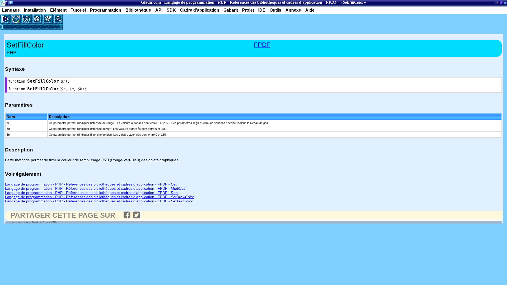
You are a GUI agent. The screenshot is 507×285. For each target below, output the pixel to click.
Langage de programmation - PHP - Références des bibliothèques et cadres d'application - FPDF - (91, 184)
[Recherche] (26, 19)
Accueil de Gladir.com (2, 2)
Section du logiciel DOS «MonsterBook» (496, 3)
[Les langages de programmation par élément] (16, 19)
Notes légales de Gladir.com (6, 4)
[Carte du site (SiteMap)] (58, 19)
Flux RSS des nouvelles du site (10, 4)
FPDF (262, 44)
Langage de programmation (189, 2)
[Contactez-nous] (37, 19)
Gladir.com (151, 2)
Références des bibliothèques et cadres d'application (276, 2)
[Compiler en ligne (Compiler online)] (5, 19)
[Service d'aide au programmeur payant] (47, 19)
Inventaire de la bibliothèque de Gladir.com (501, 2)
